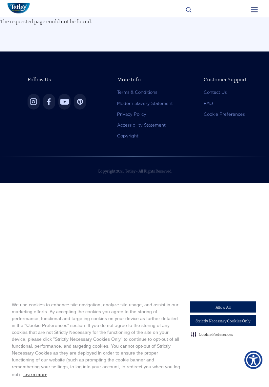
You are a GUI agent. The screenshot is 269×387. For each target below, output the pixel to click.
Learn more (35, 374)
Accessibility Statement (141, 125)
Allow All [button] (223, 307)
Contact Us (215, 92)
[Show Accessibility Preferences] (253, 360)
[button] (212, 334)
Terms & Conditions (137, 92)
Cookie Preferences (224, 114)
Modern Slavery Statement (145, 103)
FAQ (208, 103)
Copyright (127, 135)
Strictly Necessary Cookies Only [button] (223, 320)
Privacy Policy (131, 114)
